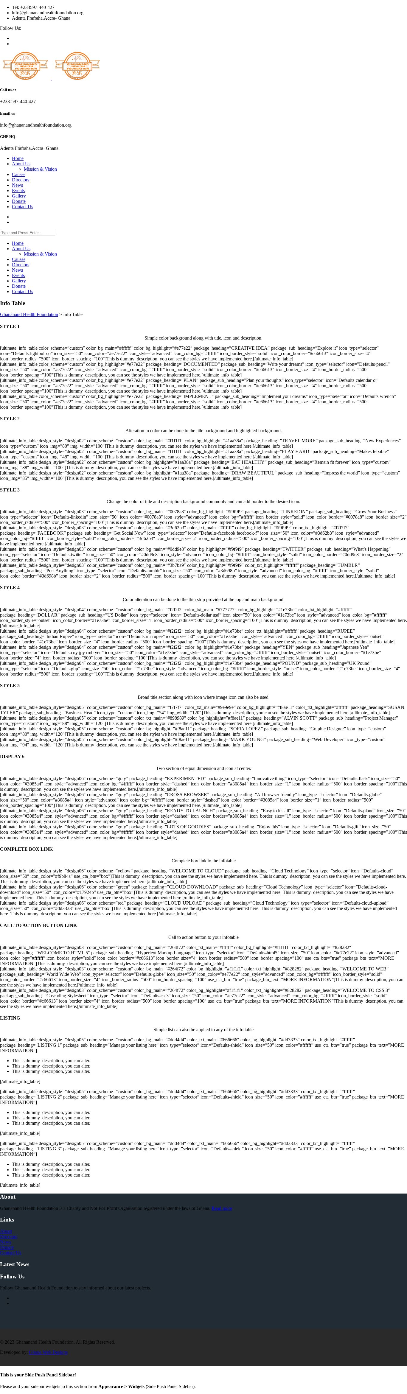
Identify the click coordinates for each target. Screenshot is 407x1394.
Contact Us (10, 1252)
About (6, 1231)
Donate (7, 1247)
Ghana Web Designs (48, 1352)
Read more (222, 1208)
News (5, 1241)
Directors (8, 1236)
